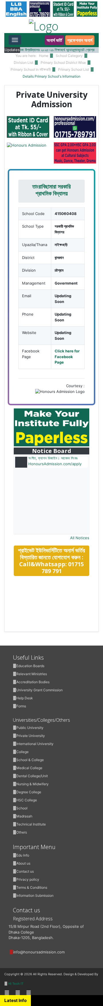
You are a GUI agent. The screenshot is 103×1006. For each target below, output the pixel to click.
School (21, 808)
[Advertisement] (57, 621)
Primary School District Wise (63, 62)
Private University (30, 736)
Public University (29, 727)
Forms (21, 706)
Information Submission (35, 895)
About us (23, 863)
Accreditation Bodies (32, 682)
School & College (30, 760)
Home (43, 55)
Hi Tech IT (15, 984)
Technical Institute (31, 824)
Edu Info (22, 855)
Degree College (28, 792)
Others (21, 832)
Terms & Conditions (31, 887)
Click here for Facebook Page (67, 356)
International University (35, 744)
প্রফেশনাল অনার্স (79, 40)
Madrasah (24, 816)
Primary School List (73, 69)
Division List (23, 62)
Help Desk (24, 698)
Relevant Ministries (31, 674)
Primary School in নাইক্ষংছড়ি (31, 69)
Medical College (29, 768)
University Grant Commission (39, 690)
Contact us (25, 871)
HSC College (26, 800)
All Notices (79, 537)
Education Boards (30, 666)
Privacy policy (27, 879)
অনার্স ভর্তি (54, 40)
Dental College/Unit (32, 776)
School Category (69, 55)
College (22, 752)
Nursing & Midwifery (32, 784)
